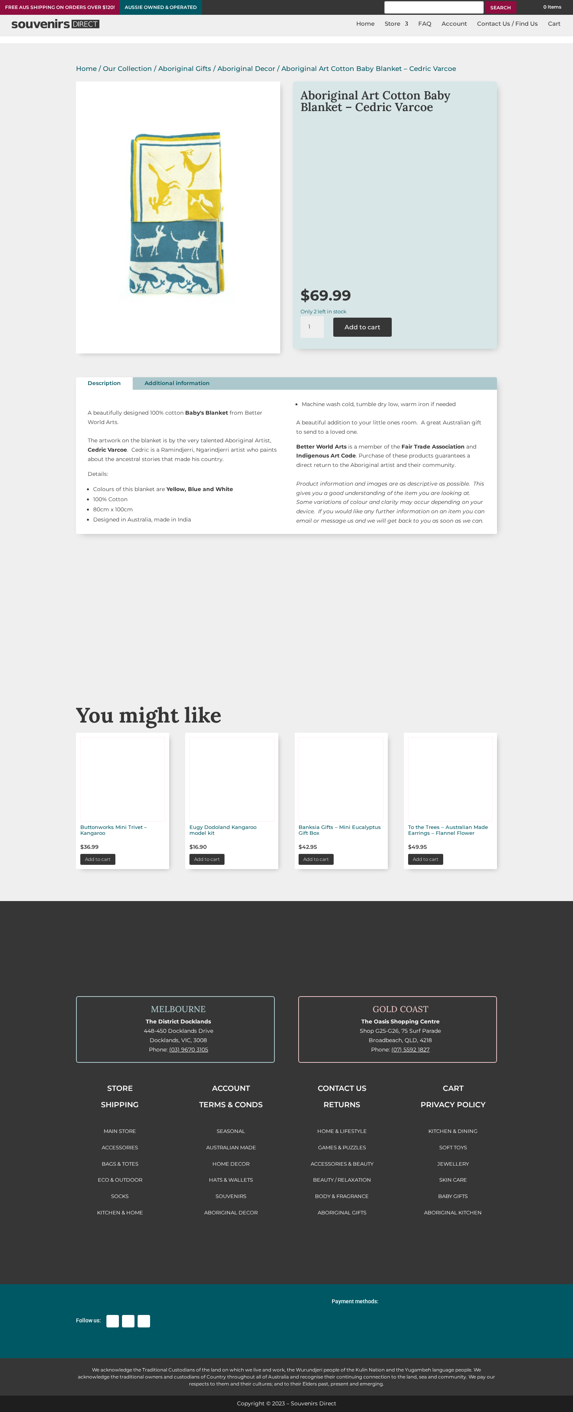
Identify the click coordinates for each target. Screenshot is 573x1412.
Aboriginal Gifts (184, 68)
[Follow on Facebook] (112, 1321)
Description (104, 383)
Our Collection (127, 68)
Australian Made (109, 659)
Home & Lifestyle (464, 659)
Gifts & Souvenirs (198, 659)
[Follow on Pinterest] (144, 1321)
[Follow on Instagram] (128, 1321)
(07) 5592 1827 (410, 1049)
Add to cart (362, 327)
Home (86, 68)
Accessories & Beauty (375, 659)
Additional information (177, 383)
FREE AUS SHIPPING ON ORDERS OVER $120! (60, 7)
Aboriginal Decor (246, 68)
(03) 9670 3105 (188, 1049)
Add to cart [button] (98, 859)
